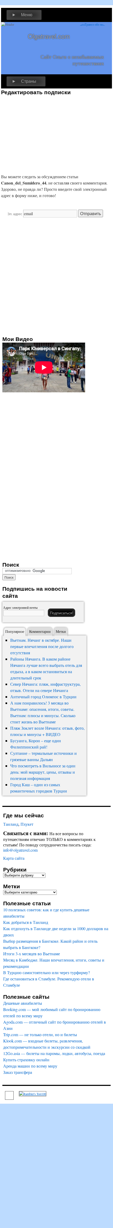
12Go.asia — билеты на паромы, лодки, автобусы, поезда (54, 1053)
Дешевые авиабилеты (22, 1003)
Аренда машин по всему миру (30, 1066)
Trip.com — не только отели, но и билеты (40, 1034)
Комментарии (40, 631)
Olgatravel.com (49, 36)
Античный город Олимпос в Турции (43, 696)
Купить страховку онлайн (26, 1059)
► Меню (22, 15)
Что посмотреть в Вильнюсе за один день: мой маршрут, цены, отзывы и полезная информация (42, 772)
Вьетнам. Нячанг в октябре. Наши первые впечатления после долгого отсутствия (42, 646)
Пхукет (26, 824)
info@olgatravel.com (20, 850)
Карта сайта (13, 858)
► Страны (24, 81)
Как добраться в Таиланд (25, 922)
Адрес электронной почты (20, 607)
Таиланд (10, 824)
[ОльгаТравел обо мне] (92, 37)
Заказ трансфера (17, 1072)
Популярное (14, 631)
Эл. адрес (14, 213)
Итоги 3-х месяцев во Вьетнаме (31, 953)
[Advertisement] (45, 132)
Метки (61, 631)
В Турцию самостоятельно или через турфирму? (46, 972)
